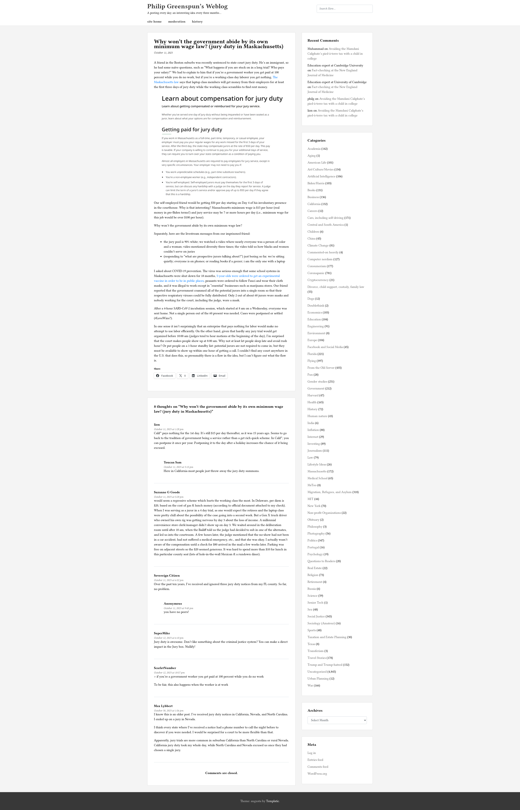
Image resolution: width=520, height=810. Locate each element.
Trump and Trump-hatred (325, 665)
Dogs (311, 298)
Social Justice (316, 616)
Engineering (316, 326)
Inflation (313, 430)
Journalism (315, 450)
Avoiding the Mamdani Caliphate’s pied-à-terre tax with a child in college (335, 53)
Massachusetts (317, 471)
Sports (312, 630)
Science (312, 595)
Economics (315, 312)
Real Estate (315, 568)
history (197, 21)
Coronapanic (316, 273)
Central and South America (326, 225)
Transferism (316, 651)
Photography (316, 533)
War (310, 685)
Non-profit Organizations (324, 513)
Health (312, 402)
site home (154, 21)
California (314, 204)
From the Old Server (321, 368)
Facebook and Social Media (325, 347)
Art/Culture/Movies (321, 169)
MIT (310, 499)
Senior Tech (315, 602)
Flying (312, 361)
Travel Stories (317, 658)
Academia (314, 149)
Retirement (315, 582)
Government (316, 388)
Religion (313, 575)
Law (310, 457)
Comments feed (318, 767)
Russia (312, 589)
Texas (311, 644)
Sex (310, 609)
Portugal (313, 547)
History (312, 409)
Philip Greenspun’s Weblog (187, 6)
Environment (316, 333)
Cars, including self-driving (325, 218)
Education (314, 319)
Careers (312, 211)
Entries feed (315, 760)
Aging (312, 155)
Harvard (313, 395)
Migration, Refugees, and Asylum (330, 492)
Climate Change (318, 245)
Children (313, 231)
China (311, 238)
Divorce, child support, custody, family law (336, 287)
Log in (312, 753)
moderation (176, 21)
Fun (310, 374)
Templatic (272, 801)
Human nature (317, 416)
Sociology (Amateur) (321, 623)
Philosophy (315, 526)
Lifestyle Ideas (317, 464)
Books (311, 190)
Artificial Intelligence (321, 176)
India (311, 423)
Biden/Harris (316, 183)
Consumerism (317, 266)
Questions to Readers (321, 561)
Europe (312, 340)
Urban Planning (318, 678)
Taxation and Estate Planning (327, 637)
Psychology (315, 554)
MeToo (312, 485)
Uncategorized (317, 671)
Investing (314, 444)
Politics (312, 540)
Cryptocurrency (318, 280)
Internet (313, 437)
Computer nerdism (320, 259)
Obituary (313, 520)
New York (314, 506)
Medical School (317, 478)
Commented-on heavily (323, 252)
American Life (317, 162)
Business (313, 197)
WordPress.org (317, 773)
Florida (312, 354)
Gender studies (317, 381)
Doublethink (316, 305)
